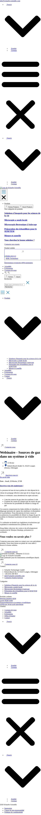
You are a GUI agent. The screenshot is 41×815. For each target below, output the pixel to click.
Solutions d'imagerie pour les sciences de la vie (25, 359)
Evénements (8, 372)
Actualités (7, 370)
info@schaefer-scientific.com (10, 1)
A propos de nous (10, 374)
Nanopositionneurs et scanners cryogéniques (15, 602)
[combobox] (14, 285)
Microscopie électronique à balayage (21, 362)
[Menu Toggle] (3, 195)
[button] (20, 94)
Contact (7, 376)
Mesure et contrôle (15, 368)
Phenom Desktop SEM (8, 598)
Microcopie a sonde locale (18, 361)
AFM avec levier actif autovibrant (11, 604)
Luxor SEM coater (6, 600)
